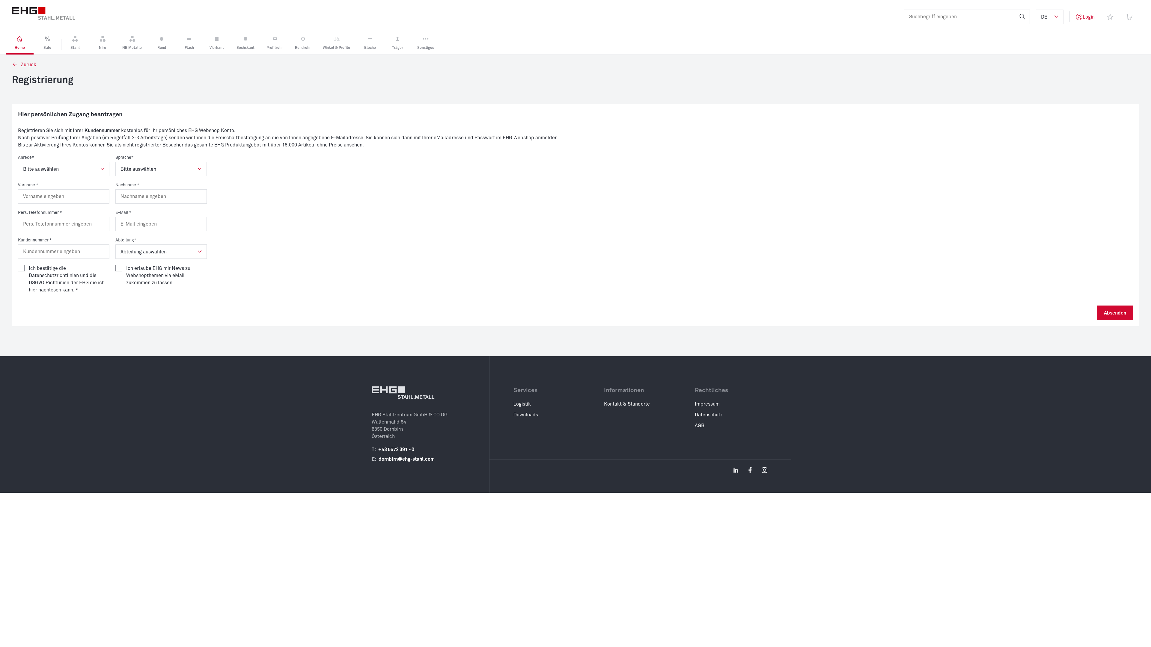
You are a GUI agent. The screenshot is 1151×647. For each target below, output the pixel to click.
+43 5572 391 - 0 (396, 449)
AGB (699, 425)
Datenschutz (709, 414)
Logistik (522, 404)
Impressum (707, 404)
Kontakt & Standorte (627, 404)
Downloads (525, 414)
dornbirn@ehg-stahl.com (407, 459)
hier (33, 290)
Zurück (27, 64)
